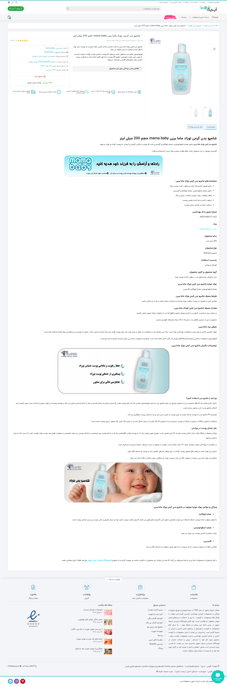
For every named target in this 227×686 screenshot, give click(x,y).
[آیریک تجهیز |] (208, 8)
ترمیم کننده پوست (155, 609)
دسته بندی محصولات (200, 17)
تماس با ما (194, 2)
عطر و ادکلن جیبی (156, 639)
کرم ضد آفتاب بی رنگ (154, 622)
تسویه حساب (163, 2)
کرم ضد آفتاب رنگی (155, 618)
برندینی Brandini (156, 644)
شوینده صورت (157, 631)
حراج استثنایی (170, 17)
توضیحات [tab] (211, 126)
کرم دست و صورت (155, 614)
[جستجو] (68, 8)
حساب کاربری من (176, 2)
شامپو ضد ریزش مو (155, 626)
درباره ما (203, 2)
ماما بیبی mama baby (53, 48)
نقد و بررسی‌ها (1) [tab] (195, 126)
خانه (216, 25)
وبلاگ (186, 2)
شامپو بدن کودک (194, 25)
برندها (183, 17)
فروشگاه (215, 17)
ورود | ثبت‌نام (14, 8)
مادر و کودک (208, 25)
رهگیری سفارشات (213, 2)
